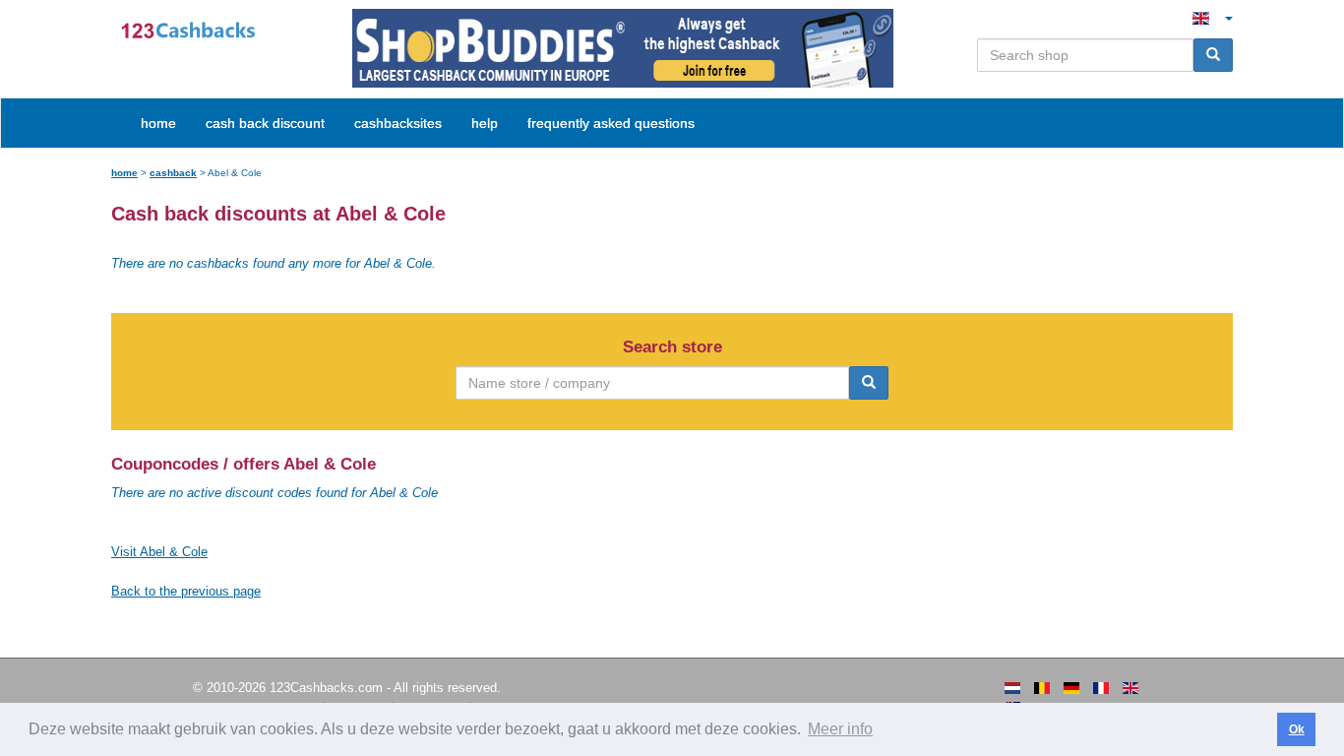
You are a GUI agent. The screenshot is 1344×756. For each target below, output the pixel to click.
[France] (1101, 688)
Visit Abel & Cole (159, 551)
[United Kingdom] (1130, 688)
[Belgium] (1042, 688)
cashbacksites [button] (398, 123)
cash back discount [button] (265, 123)
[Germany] (1071, 688)
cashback (173, 172)
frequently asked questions (611, 123)
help (484, 123)
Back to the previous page (186, 591)
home (158, 123)
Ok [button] (1297, 729)
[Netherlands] (1012, 688)
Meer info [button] (840, 729)
